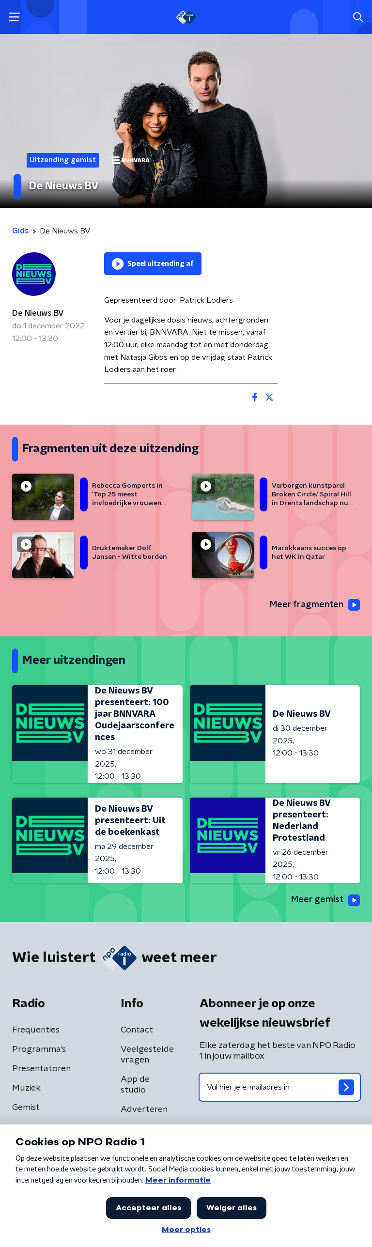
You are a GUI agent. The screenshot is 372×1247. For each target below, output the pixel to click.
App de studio (135, 1084)
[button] (14, 17)
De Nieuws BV (38, 313)
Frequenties (36, 1030)
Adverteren (144, 1109)
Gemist (26, 1107)
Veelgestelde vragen (147, 1054)
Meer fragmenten (306, 604)
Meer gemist (317, 899)
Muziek (26, 1088)
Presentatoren (41, 1068)
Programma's (39, 1049)
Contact (137, 1030)
